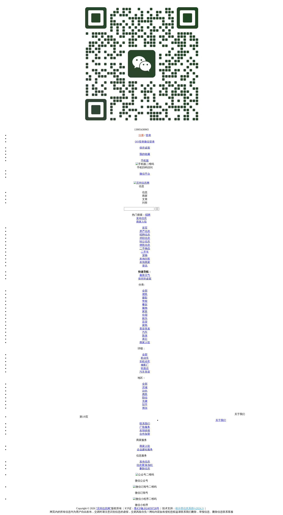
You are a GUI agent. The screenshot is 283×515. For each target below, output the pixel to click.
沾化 (144, 390)
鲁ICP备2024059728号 (146, 508)
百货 (144, 321)
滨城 (144, 387)
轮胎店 (145, 368)
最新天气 (145, 275)
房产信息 (145, 231)
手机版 (145, 160)
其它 (144, 339)
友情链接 (145, 430)
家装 (144, 311)
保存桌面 (145, 147)
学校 (144, 301)
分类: (141, 284)
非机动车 (145, 361)
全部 (144, 290)
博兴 (144, 408)
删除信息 (145, 468)
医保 (144, 335)
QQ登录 (139, 141)
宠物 (144, 255)
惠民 (144, 394)
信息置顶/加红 (145, 465)
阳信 (144, 397)
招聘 (147, 214)
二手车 (145, 251)
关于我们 (221, 420)
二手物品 (145, 248)
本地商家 (145, 262)
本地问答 (145, 258)
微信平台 (145, 173)
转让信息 (145, 241)
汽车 (144, 332)
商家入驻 (145, 342)
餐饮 (144, 304)
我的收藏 (145, 154)
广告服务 (145, 427)
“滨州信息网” (103, 508)
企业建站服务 (145, 449)
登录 (148, 135)
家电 (144, 325)
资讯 (144, 265)
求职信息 (145, 238)
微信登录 (149, 141)
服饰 (144, 308)
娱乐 (144, 318)
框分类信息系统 (189, 508)
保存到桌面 (144, 278)
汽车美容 (145, 371)
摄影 (144, 297)
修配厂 (145, 364)
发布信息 (145, 461)
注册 (141, 135)
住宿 (144, 314)
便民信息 (145, 245)
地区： (141, 377)
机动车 (145, 358)
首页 (144, 227)
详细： (141, 348)
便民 (144, 294)
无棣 (144, 401)
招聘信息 (145, 234)
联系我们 (145, 423)
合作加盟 (145, 434)
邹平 (144, 404)
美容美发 (145, 328)
